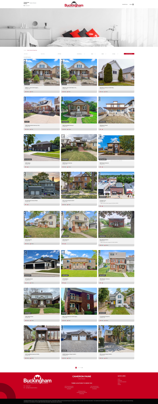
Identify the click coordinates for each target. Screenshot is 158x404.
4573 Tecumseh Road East (69, 386)
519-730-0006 (81, 393)
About (119, 383)
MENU (131, 4)
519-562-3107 (27, 5)
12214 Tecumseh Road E (95, 386)
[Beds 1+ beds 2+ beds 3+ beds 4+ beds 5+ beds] (93, 54)
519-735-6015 (94, 388)
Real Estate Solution (47, 400)
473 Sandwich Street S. (82, 391)
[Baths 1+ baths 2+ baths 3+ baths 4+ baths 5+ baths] (103, 54)
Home (25, 50)
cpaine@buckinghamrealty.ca (31, 387)
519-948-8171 (69, 388)
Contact (119, 384)
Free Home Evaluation (122, 381)
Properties (124, 4)
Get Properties (129, 53)
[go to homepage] (79, 4)
